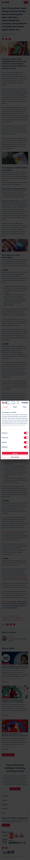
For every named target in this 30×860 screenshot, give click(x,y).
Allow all (15, 453)
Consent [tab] (5, 407)
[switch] (26, 437)
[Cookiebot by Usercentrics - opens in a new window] (21, 403)
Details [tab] (15, 407)
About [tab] (24, 407)
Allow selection (15, 457)
